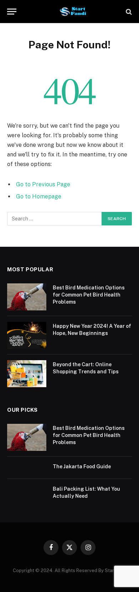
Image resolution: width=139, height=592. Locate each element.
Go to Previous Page (43, 184)
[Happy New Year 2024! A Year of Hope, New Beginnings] (26, 335)
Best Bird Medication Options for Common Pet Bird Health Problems (89, 295)
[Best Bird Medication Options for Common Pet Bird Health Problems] (26, 296)
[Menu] (11, 12)
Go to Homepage (38, 196)
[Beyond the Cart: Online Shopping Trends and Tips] (26, 373)
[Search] (128, 12)
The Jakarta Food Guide (82, 466)
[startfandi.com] (73, 11)
